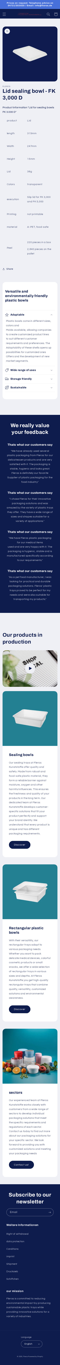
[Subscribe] (49, 1212)
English (28, 1344)
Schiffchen (12, 1279)
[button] (4, 14)
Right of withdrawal (17, 1234)
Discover (19, 844)
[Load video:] (30, 668)
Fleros (25, 1356)
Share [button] (9, 269)
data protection (15, 1241)
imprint (10, 1256)
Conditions (12, 1249)
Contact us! (21, 1164)
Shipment (11, 1264)
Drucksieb (12, 1271)
